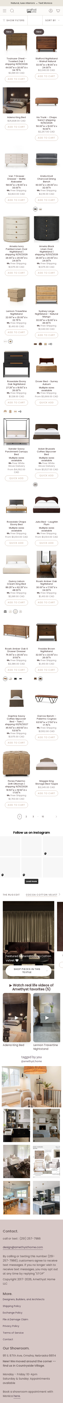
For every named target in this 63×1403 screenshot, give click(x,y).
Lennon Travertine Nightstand (45, 1047)
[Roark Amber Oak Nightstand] (46, 564)
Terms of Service (13, 1333)
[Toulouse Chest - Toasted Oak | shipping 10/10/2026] (16, 41)
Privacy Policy (11, 1326)
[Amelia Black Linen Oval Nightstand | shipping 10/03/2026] (46, 229)
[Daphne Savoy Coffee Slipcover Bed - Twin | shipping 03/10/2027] (16, 699)
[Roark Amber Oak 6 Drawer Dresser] (16, 631)
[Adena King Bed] (16, 100)
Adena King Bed (13, 1045)
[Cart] (58, 11)
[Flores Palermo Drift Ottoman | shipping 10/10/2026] (16, 764)
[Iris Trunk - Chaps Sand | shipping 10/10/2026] (46, 100)
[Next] (53, 816)
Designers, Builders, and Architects (23, 1299)
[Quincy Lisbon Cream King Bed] (16, 564)
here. (16, 1396)
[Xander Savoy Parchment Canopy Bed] (16, 431)
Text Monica (45, 3)
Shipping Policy (12, 1306)
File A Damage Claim (15, 1319)
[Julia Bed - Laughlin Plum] (46, 504)
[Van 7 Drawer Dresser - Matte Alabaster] (16, 159)
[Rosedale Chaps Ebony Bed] (16, 504)
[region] (31, 1022)
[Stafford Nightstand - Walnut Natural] (46, 41)
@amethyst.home (31, 1061)
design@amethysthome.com (23, 1247)
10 (43, 816)
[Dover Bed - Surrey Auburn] (46, 364)
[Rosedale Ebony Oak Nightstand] (16, 364)
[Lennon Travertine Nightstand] (16, 294)
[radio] (35, 209)
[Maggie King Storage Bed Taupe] (46, 764)
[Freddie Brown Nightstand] (46, 631)
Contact (8, 1339)
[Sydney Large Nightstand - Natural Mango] (46, 294)
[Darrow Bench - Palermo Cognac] (46, 699)
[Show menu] (4, 11)
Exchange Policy (12, 1312)
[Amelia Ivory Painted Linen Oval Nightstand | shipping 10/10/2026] (16, 229)
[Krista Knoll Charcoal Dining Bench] (46, 159)
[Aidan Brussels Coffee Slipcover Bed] (46, 431)
